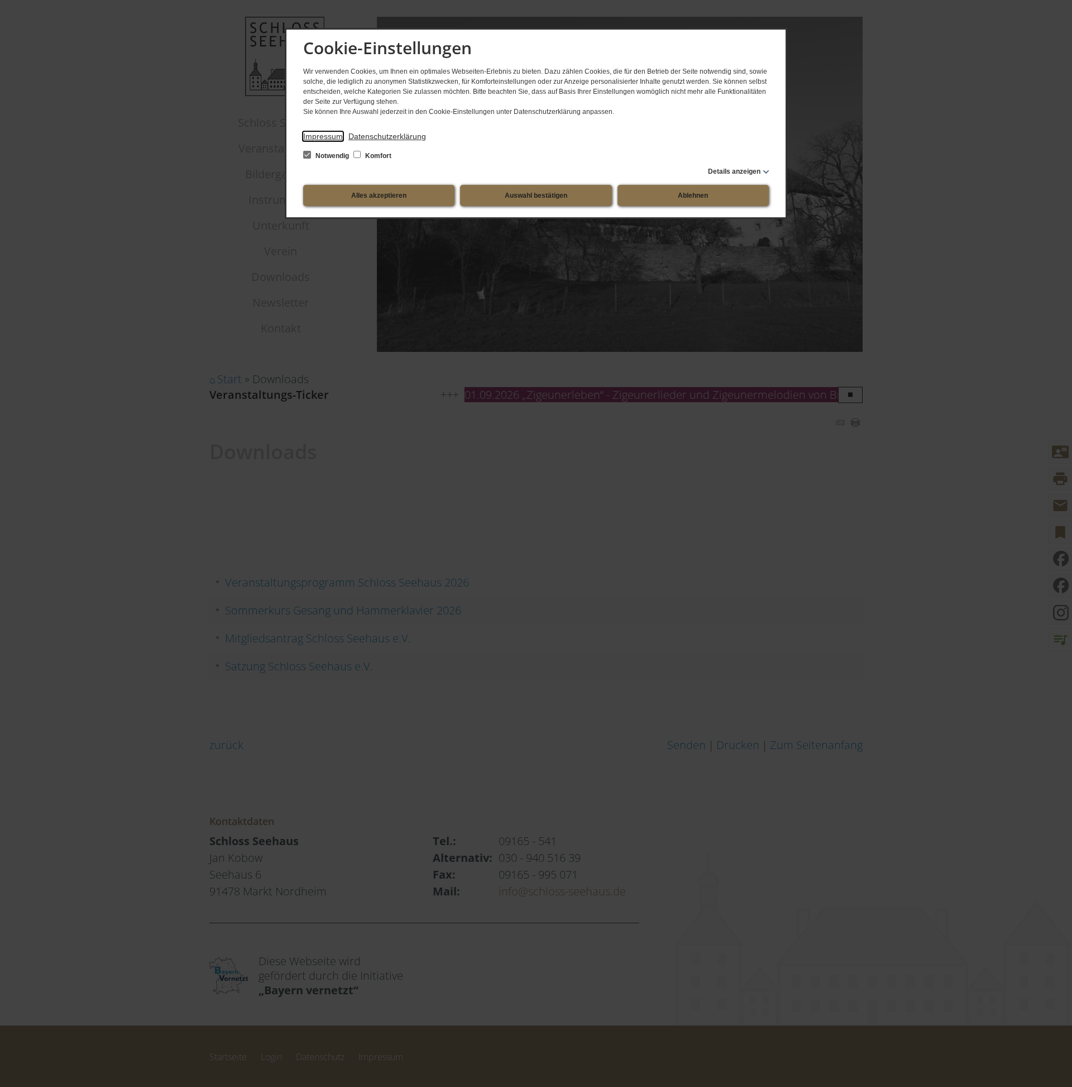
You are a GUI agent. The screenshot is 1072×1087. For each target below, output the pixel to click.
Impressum (323, 136)
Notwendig (332, 156)
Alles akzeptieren (378, 195)
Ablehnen (693, 195)
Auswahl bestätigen (536, 195)
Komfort (377, 156)
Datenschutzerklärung (387, 136)
